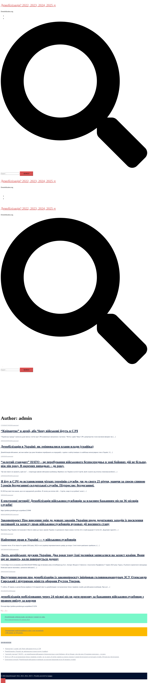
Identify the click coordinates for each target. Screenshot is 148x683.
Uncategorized (15, 425)
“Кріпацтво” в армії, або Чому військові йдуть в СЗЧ (39, 431)
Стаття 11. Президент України (15, 18)
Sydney (50, 676)
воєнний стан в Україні (13, 16)
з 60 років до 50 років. (14, 633)
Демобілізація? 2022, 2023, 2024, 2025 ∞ (28, 5)
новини (13, 571)
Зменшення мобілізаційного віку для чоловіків (24, 631)
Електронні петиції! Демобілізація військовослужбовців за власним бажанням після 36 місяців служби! (40, 659)
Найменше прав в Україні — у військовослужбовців (38, 539)
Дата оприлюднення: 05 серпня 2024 (17, 619)
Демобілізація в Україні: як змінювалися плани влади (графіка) (47, 446)
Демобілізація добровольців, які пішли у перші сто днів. (25, 617)
